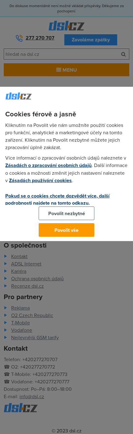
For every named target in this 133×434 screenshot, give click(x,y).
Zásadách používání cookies (40, 180)
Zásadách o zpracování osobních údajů (48, 165)
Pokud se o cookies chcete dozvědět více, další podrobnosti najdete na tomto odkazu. (57, 199)
